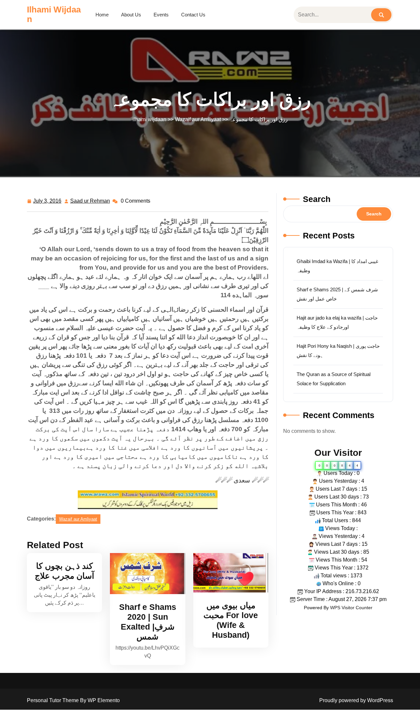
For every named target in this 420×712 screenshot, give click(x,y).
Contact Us (193, 14)
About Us (131, 14)
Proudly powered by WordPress (356, 700)
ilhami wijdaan (54, 14)
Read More (144, 573)
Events (161, 14)
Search (316, 199)
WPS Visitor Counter (351, 607)
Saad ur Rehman (90, 202)
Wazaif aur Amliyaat (198, 119)
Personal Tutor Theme (53, 700)
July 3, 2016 (47, 202)
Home (102, 14)
